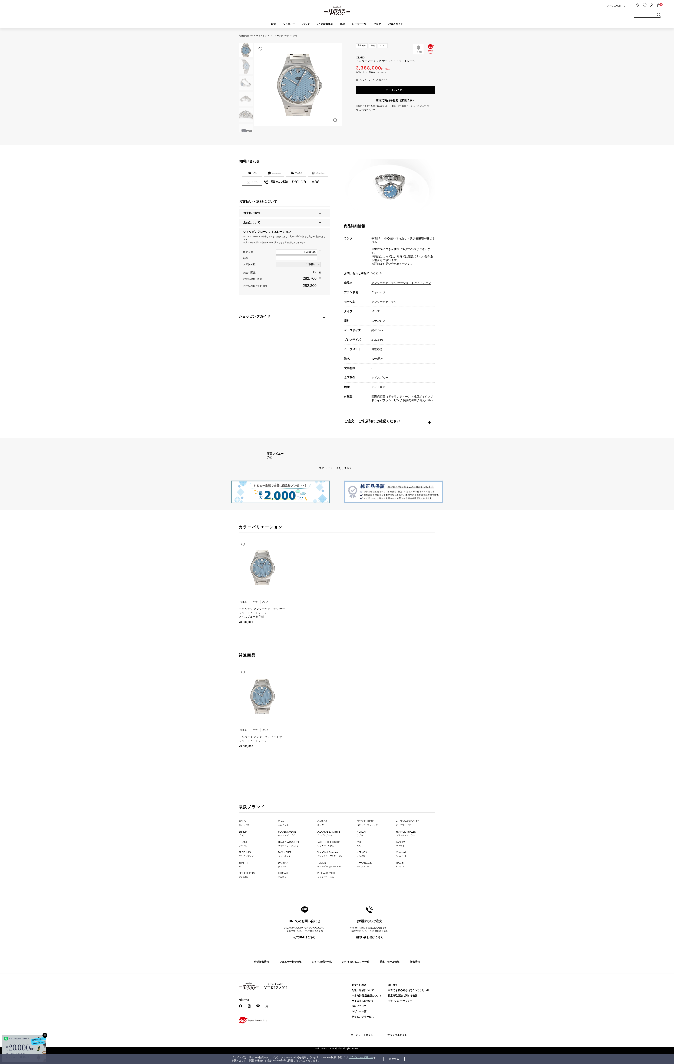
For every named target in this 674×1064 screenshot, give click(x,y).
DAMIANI (283, 864)
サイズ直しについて (363, 1000)
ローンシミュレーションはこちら (372, 80)
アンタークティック (279, 35)
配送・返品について (363, 990)
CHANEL (244, 843)
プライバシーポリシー (361, 1057)
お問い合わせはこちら (369, 937)
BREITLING (246, 854)
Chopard (401, 854)
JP (625, 6)
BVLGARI (283, 874)
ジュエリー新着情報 (290, 961)
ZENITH (243, 864)
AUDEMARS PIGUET (407, 823)
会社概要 (393, 985)
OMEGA (322, 823)
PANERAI (401, 843)
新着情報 (415, 961)
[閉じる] (44, 1035)
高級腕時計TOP (246, 35)
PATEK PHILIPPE (367, 823)
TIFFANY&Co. (364, 864)
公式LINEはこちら (304, 937)
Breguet (243, 833)
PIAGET (400, 864)
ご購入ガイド (395, 23)
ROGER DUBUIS (287, 833)
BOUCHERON (247, 874)
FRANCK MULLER (406, 833)
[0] (658, 5)
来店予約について (366, 110)
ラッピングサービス (363, 1016)
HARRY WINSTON (288, 843)
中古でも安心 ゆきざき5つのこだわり (408, 990)
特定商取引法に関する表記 (402, 995)
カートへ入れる (395, 90)
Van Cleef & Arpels (329, 854)
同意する (394, 1059)
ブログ (377, 23)
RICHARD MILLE (326, 874)
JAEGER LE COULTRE (329, 843)
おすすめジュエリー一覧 (355, 961)
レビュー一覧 (359, 1011)
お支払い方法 (359, 985)
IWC (359, 843)
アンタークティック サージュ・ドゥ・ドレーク (401, 282)
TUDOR (330, 864)
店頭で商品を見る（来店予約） (395, 100)
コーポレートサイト (362, 1035)
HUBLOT (361, 833)
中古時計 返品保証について (367, 995)
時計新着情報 (261, 961)
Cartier (283, 823)
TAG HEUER (285, 854)
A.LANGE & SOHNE (329, 833)
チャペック (261, 35)
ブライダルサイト (397, 1035)
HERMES (362, 854)
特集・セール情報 (389, 961)
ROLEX (244, 823)
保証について (359, 1006)
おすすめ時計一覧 (322, 961)
